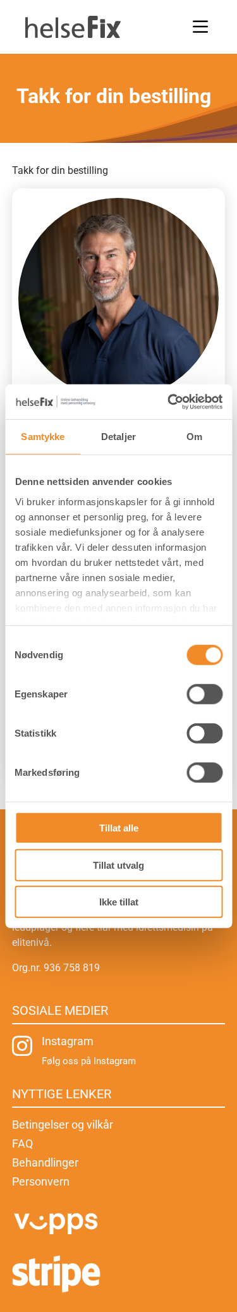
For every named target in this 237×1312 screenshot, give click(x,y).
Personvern (41, 1182)
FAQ (22, 1144)
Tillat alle (118, 828)
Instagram (68, 1041)
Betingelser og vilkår (62, 1125)
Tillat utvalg (118, 864)
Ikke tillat (118, 902)
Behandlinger (45, 1163)
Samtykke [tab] (42, 436)
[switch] (204, 694)
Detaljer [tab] (118, 436)
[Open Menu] (200, 27)
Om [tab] (194, 436)
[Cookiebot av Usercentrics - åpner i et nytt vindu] (168, 401)
